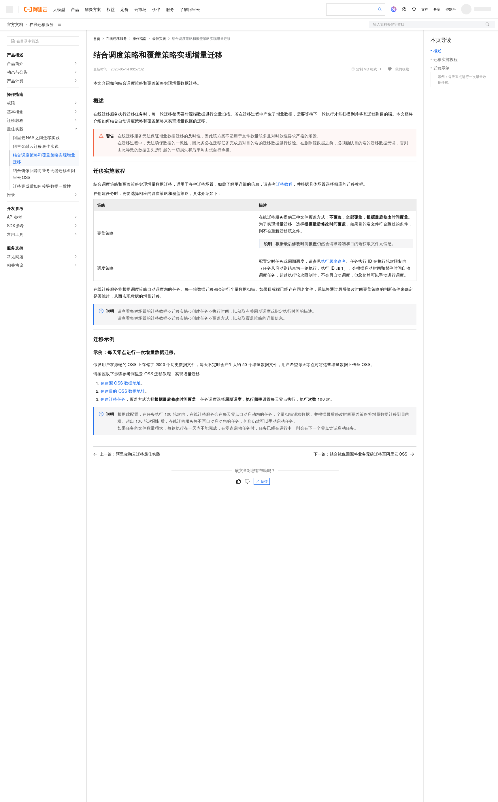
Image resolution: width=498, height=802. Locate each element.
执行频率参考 (333, 261)
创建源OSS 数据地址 (121, 383)
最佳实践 (159, 38)
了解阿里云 (190, 9)
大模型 (59, 9)
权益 (111, 9)
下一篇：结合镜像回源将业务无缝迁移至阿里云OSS (360, 454)
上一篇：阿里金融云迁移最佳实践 (130, 454)
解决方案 (93, 9)
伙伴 (156, 9)
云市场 (140, 9)
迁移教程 (284, 184)
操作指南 (139, 38)
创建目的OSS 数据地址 (123, 391)
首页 (96, 38)
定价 (124, 9)
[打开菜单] (9, 9)
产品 (75, 9)
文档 (424, 9)
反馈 (264, 481)
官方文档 (15, 24)
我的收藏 (402, 68)
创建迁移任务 (113, 399)
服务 (170, 9)
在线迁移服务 (41, 24)
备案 (436, 9)
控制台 (451, 9)
